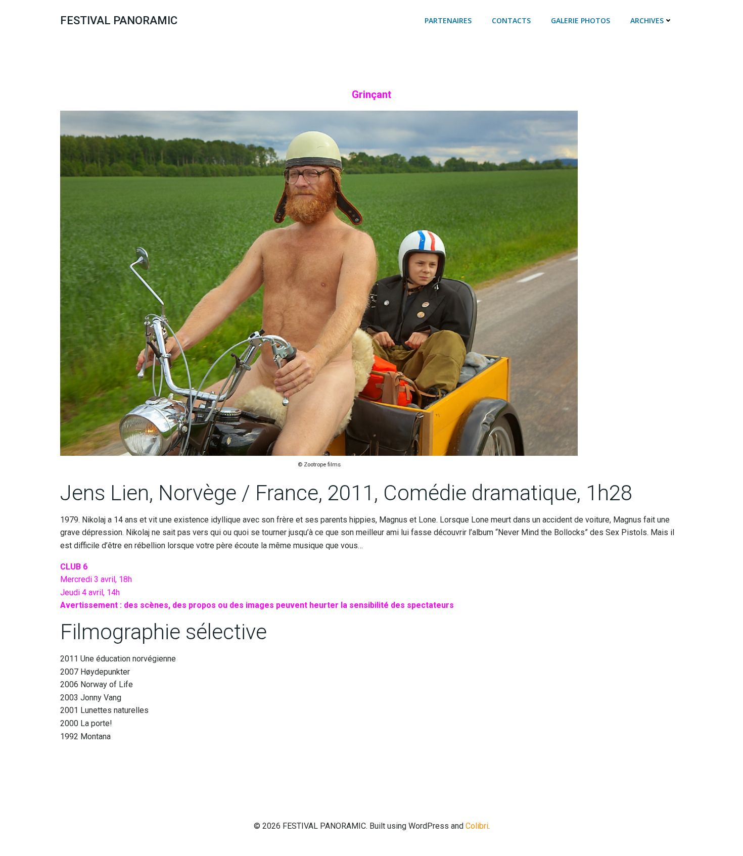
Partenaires (448, 20)
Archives (647, 20)
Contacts (511, 20)
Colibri (477, 826)
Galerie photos (580, 20)
